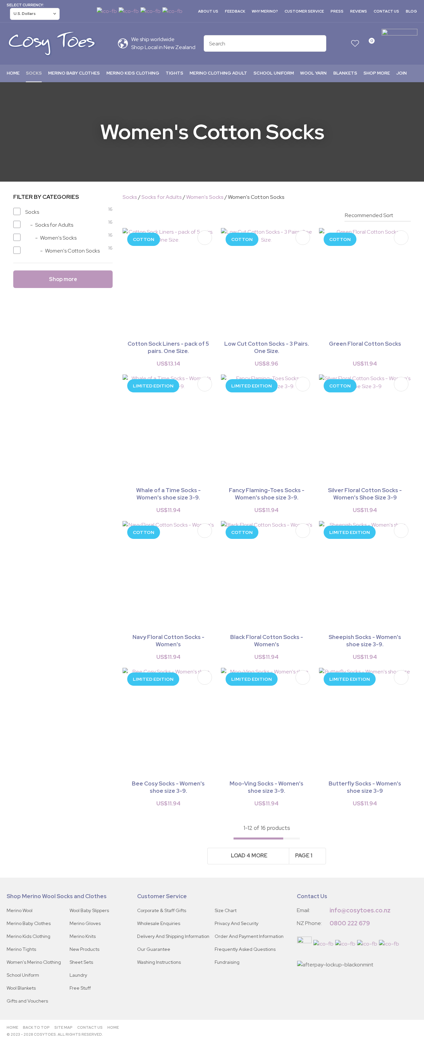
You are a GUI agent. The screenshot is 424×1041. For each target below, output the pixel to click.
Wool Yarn (313, 73)
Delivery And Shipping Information (173, 936)
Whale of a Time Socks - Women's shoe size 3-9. (168, 494)
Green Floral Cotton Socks (365, 343)
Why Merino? (265, 11)
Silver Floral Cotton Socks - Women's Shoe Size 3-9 (365, 494)
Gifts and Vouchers (27, 1001)
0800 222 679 (350, 923)
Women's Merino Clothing (34, 962)
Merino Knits (83, 936)
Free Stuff (80, 988)
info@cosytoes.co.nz (360, 910)
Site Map (63, 1027)
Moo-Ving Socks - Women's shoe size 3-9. (266, 787)
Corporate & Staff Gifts (161, 910)
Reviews (358, 11)
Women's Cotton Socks (256, 197)
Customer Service (304, 11)
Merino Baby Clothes (74, 73)
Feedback (235, 11)
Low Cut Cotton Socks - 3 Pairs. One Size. (266, 347)
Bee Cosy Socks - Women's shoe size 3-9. (168, 787)
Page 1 (303, 855)
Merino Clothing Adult (218, 73)
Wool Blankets (21, 988)
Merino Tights (21, 949)
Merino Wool (19, 910)
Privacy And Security (236, 923)
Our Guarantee (153, 949)
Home (13, 73)
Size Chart (226, 910)
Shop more (376, 73)
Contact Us (386, 11)
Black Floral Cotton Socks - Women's (266, 640)
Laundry (78, 975)
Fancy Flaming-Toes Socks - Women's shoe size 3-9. (266, 494)
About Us (208, 11)
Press (337, 11)
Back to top (36, 1027)
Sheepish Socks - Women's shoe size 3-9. (365, 640)
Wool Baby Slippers (89, 910)
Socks (34, 73)
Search (318, 43)
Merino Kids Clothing (132, 73)
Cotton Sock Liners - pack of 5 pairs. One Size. (168, 347)
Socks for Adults (161, 197)
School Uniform (273, 73)
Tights (174, 73)
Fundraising (227, 962)
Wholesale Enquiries (158, 923)
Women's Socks (205, 197)
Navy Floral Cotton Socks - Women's (168, 640)
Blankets (345, 73)
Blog (411, 11)
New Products (84, 949)
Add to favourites (204, 237)
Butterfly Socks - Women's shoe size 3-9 (365, 787)
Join (401, 73)
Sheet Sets (81, 962)
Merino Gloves (85, 923)
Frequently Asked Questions (245, 949)
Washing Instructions (159, 962)
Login (342, 43)
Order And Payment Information (249, 936)
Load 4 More (249, 855)
